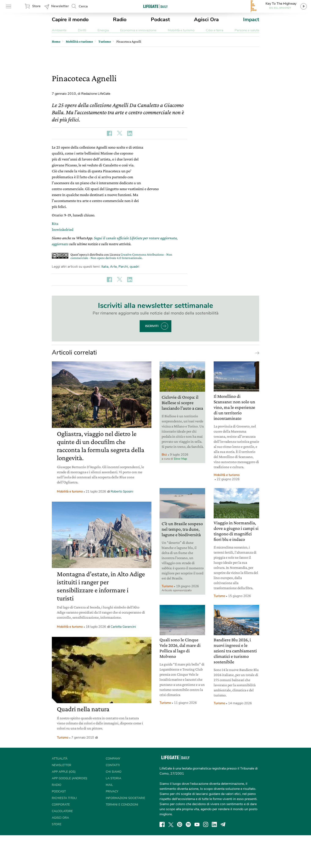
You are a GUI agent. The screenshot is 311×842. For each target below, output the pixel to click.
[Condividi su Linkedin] (129, 133)
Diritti (82, 30)
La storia (113, 778)
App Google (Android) (69, 778)
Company (113, 759)
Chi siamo (113, 772)
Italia (104, 266)
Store (36, 6)
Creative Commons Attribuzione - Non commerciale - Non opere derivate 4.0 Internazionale (121, 256)
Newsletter (60, 6)
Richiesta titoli (64, 798)
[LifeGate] (155, 6)
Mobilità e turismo (181, 30)
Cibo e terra (214, 30)
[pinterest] (179, 824)
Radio (120, 19)
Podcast (160, 19)
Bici (164, 454)
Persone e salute (247, 30)
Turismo (62, 737)
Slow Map (180, 459)
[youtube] (197, 824)
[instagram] (205, 824)
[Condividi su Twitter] (119, 133)
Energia (103, 30)
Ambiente (59, 30)
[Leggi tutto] (256, 352)
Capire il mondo (70, 19)
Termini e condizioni (122, 805)
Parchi (123, 266)
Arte (113, 266)
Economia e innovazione (138, 30)
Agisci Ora (206, 19)
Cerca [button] (83, 6)
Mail (109, 785)
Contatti (113, 765)
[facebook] (162, 824)
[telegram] (223, 824)
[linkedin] (214, 824)
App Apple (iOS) (64, 772)
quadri (134, 266)
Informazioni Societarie (125, 798)
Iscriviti (151, 326)
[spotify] (188, 824)
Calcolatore (62, 811)
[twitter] (170, 824)
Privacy (112, 791)
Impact (251, 19)
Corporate (61, 805)
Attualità (59, 759)
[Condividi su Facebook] (109, 133)
